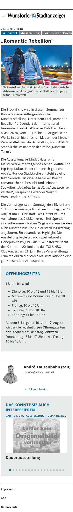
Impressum (8, 489)
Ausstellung (30, 33)
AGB (3, 498)
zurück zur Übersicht (36, 389)
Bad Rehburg (15, 416)
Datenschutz (9, 507)
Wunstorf (10, 33)
